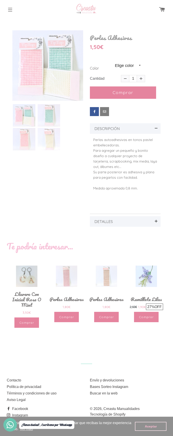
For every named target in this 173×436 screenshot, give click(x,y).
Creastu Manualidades (121, 409)
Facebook (19, 409)
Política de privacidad (24, 387)
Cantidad (97, 78)
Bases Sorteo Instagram (109, 387)
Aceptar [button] (151, 426)
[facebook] (94, 111)
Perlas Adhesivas (111, 38)
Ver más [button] (26, 429)
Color (94, 68)
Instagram (19, 415)
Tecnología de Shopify (107, 414)
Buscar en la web (104, 393)
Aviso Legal (16, 400)
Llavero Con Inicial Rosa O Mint (26, 299)
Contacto (14, 380)
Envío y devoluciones (107, 380)
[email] (104, 111)
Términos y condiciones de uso (32, 393)
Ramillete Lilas (146, 299)
